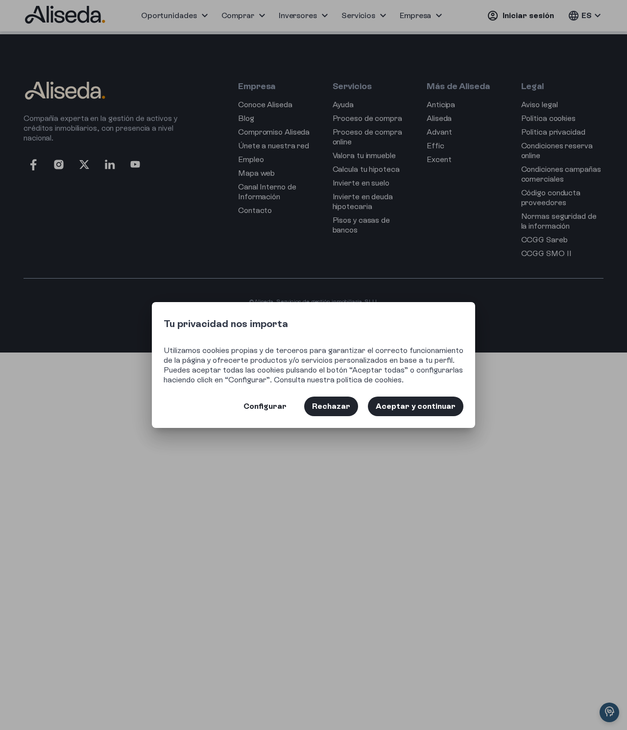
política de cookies (369, 379)
